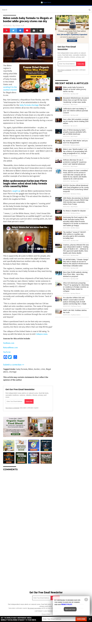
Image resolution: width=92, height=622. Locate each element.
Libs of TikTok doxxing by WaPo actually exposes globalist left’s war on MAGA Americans (74, 132)
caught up (16, 191)
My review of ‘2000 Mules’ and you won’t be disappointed (75, 142)
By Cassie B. (74, 126)
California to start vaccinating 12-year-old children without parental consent (75, 111)
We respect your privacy (34, 608)
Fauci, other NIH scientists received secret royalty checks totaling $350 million (75, 121)
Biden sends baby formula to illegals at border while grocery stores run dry (74, 89)
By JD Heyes (74, 104)
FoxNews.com (8, 343)
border (37, 369)
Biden (30, 369)
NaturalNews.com (10, 348)
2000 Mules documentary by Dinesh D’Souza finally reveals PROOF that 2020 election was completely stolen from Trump (76, 201)
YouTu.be (7, 352)
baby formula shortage (29, 105)
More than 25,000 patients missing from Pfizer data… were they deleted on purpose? (75, 274)
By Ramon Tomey (75, 194)
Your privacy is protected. (12, 408)
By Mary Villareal (75, 293)
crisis (43, 369)
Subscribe (81, 619)
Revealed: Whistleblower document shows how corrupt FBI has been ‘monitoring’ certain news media (76, 100)
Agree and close (70, 609)
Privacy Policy (46, 614)
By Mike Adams (75, 228)
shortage (12, 372)
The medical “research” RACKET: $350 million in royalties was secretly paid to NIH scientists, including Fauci (74, 235)
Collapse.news (41, 334)
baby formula (21, 369)
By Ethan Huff (74, 94)
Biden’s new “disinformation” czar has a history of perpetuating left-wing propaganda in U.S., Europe (75, 151)
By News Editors (75, 145)
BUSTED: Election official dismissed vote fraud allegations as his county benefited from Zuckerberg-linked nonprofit (76, 188)
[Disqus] (28, 501)
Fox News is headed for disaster (74, 211)
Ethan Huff (19, 26)
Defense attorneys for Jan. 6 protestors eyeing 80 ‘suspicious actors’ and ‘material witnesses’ (75, 162)
